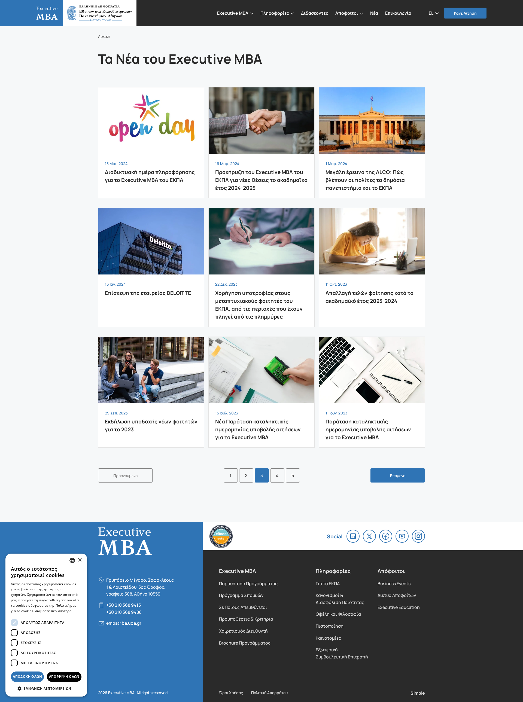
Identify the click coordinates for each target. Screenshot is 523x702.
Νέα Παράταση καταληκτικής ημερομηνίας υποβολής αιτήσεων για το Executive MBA (261, 392)
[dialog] (46, 625)
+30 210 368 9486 (124, 612)
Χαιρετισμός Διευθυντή (243, 631)
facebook (385, 536)
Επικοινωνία (398, 13)
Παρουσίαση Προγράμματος (248, 583)
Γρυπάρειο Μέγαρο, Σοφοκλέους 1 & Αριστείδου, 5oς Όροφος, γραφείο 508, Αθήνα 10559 (140, 587)
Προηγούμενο (125, 475)
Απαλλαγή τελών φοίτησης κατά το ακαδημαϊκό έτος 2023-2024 (372, 259)
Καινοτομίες (328, 638)
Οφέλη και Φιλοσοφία (338, 614)
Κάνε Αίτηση (465, 13)
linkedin (353, 536)
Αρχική (104, 36)
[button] (434, 12)
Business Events (394, 583)
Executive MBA (83, 13)
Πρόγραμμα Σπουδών (241, 595)
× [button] (80, 560)
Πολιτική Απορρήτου (269, 692)
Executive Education (399, 607)
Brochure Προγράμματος (244, 643)
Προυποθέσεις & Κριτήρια (246, 619)
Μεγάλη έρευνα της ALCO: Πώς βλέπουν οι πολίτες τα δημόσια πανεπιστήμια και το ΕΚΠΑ (372, 142)
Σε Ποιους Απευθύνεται (243, 607)
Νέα (374, 13)
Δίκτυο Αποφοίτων (397, 595)
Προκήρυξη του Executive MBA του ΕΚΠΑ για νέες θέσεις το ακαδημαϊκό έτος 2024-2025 (261, 142)
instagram (418, 536)
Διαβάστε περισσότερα (53, 611)
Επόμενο (397, 475)
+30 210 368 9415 (123, 605)
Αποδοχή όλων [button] (27, 676)
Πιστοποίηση (329, 626)
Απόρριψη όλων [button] (64, 676)
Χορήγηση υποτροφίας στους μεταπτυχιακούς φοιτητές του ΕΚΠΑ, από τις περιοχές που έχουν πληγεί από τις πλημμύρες (261, 267)
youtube (402, 536)
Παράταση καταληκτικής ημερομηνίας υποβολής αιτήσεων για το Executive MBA (372, 392)
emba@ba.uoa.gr (123, 623)
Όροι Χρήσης (231, 692)
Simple (418, 692)
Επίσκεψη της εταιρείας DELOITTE (151, 255)
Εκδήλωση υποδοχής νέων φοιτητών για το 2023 (151, 388)
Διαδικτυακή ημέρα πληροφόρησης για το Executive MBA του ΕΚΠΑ (151, 138)
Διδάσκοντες (314, 13)
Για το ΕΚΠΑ (328, 583)
